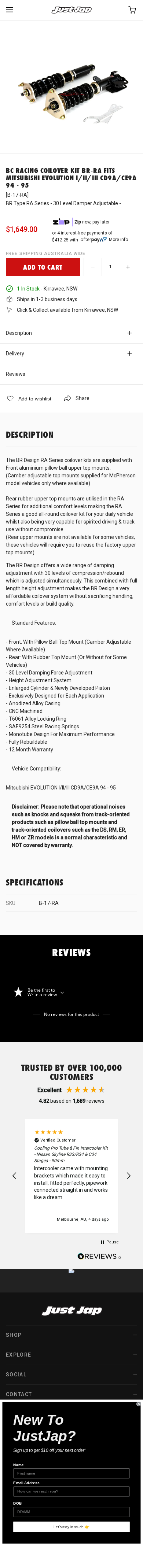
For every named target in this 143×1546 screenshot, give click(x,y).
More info (118, 239)
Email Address (26, 1483)
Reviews (15, 374)
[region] (71, 1176)
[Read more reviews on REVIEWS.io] (99, 1257)
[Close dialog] (138, 1403)
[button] (14, 1176)
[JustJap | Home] (71, 10)
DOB (17, 1503)
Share (82, 398)
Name (18, 1465)
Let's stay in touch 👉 (71, 1527)
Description (19, 333)
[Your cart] (132, 10)
